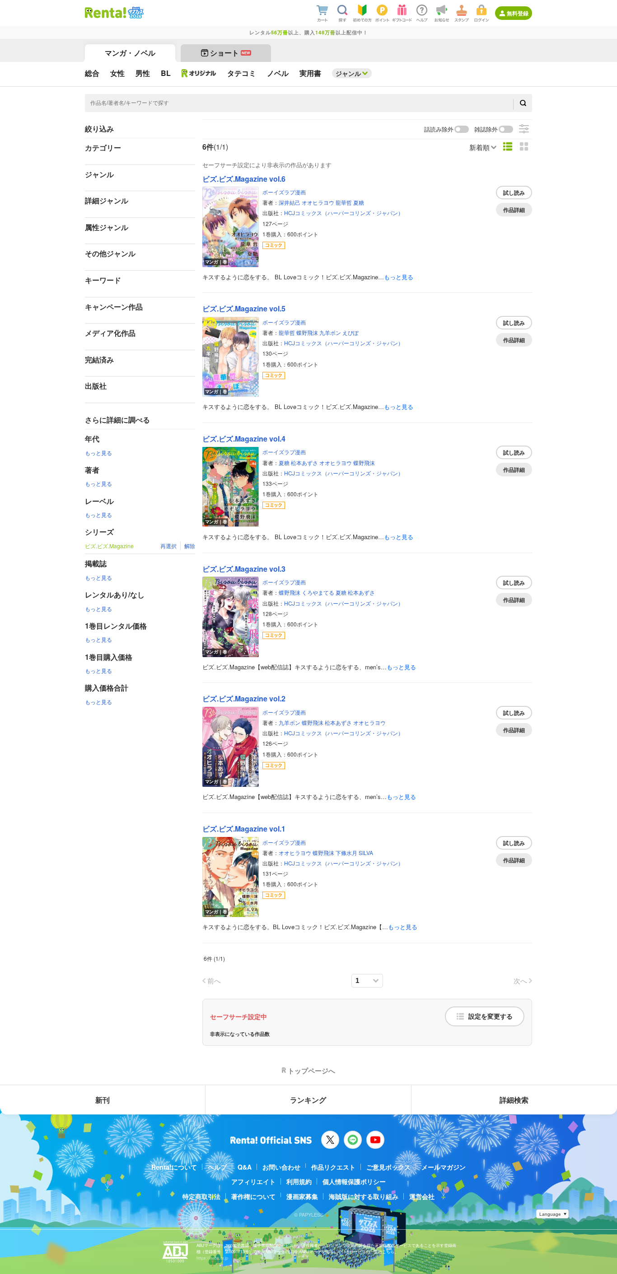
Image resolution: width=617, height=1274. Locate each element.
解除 (189, 546)
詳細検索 (514, 1100)
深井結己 (289, 202)
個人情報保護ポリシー (354, 1181)
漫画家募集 (302, 1196)
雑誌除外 (486, 129)
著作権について (253, 1196)
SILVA (366, 852)
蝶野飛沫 (307, 332)
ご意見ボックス (388, 1166)
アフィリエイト (253, 1181)
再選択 (168, 546)
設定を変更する (490, 1016)
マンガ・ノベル (130, 52)
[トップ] (105, 12)
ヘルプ (217, 1166)
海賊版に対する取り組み (363, 1196)
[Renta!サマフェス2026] (135, 13)
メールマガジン (443, 1166)
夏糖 (358, 202)
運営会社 (422, 1196)
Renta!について (174, 1166)
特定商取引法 (201, 1196)
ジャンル (348, 73)
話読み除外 (438, 129)
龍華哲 (344, 202)
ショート (230, 52)
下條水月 (346, 852)
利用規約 (299, 1181)
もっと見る (98, 452)
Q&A (245, 1166)
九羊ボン (330, 332)
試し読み (514, 192)
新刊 (102, 1100)
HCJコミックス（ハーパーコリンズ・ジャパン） (343, 212)
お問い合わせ (281, 1166)
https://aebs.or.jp (212, 1258)
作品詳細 (514, 210)
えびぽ (350, 332)
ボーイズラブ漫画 (284, 192)
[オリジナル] (199, 73)
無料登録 (517, 13)
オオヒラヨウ (318, 202)
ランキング (308, 1100)
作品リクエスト (333, 1166)
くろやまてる (318, 592)
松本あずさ (304, 462)
